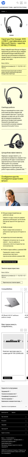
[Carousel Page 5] (18, 35)
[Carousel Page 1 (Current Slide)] (11, 35)
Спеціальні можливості (7, 439)
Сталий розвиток (10, 438)
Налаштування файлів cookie (8, 441)
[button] (25, 289)
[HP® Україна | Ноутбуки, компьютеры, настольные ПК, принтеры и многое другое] (3, 3)
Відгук (2, 438)
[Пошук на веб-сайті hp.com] (18, 3)
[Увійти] (21, 3)
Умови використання (6, 443)
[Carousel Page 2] (14, 35)
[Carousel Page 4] (17, 35)
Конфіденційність (18, 439)
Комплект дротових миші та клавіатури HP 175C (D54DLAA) (13, 352)
